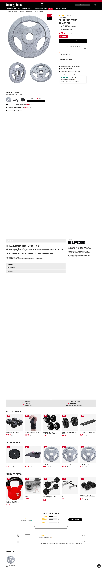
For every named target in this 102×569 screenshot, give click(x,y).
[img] (41, 535)
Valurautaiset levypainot (27, 11)
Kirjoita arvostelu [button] (75, 519)
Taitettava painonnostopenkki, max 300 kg (15, 107)
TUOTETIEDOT (10, 241)
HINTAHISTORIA (10, 271)
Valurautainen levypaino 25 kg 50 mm (14, 110)
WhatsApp (78, 71)
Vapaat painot (14, 11)
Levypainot (20, 11)
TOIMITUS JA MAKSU (11, 267)
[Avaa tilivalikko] (92, 5)
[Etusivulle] (16, 5)
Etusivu (9, 11)
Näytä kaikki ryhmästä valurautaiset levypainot (68, 74)
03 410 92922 (70, 71)
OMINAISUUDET (10, 264)
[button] (62, 15)
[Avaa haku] (82, 5)
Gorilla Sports (62, 17)
